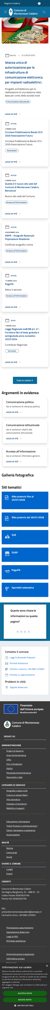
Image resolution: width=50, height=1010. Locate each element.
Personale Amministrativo (18, 772)
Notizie (14, 123)
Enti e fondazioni (14, 764)
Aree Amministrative (16, 755)
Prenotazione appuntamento (19, 927)
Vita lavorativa (13, 799)
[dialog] (25, 986)
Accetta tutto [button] (25, 993)
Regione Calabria (12, 3)
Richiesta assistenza (16, 941)
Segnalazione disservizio (17, 932)
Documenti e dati (14, 777)
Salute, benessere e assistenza (20, 830)
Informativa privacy (15, 958)
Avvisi (13, 55)
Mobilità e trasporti (15, 808)
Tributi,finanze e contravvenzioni (21, 826)
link (11, 987)
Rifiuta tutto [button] (25, 1000)
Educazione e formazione (18, 821)
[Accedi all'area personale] (39, 3)
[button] (25, 1005)
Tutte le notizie (24, 380)
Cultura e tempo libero (17, 795)
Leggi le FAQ (12, 936)
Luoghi (9, 869)
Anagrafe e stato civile (17, 790)
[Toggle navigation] (5, 11)
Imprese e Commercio (16, 803)
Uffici (8, 759)
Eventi (9, 873)
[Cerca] (44, 12)
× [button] (47, 966)
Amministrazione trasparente (20, 954)
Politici (9, 768)
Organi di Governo (14, 751)
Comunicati (11, 852)
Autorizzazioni (13, 834)
